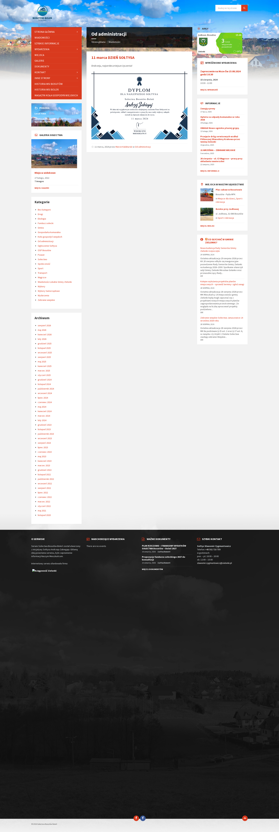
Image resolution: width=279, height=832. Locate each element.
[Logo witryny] (42, 20)
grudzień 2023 (45, 424)
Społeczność (44, 263)
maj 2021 (42, 510)
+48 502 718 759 (212, 549)
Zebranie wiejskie (46, 300)
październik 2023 (46, 433)
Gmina (41, 227)
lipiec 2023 (43, 447)
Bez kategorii (44, 209)
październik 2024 (46, 388)
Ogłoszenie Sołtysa (47, 245)
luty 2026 (42, 339)
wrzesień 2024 (45, 393)
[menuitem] (56, 32)
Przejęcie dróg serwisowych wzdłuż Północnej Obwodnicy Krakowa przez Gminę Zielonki (220, 139)
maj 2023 (42, 456)
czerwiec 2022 (45, 497)
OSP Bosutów (44, 250)
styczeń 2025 (44, 375)
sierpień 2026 (44, 325)
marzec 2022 (44, 501)
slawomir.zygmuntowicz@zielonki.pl (214, 563)
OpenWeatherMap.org (45, 121)
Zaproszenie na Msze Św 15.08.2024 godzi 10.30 (220, 73)
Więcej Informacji (209, 171)
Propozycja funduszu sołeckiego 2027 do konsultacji (163, 558)
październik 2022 (46, 479)
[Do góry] (245, 818)
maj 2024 (42, 406)
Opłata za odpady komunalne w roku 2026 (220, 118)
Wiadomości (114, 41)
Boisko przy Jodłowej (227, 209)
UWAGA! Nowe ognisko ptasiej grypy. (219, 128)
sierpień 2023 (44, 442)
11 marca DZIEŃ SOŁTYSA (112, 57)
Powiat (41, 254)
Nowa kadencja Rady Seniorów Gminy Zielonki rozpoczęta (218, 249)
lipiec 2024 (43, 397)
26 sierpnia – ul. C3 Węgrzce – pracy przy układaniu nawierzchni (221, 160)
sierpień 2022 (44, 488)
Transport (42, 272)
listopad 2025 (44, 348)
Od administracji (143, 146)
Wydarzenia (43, 295)
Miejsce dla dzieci (226, 198)
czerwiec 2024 (45, 402)
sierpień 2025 (44, 357)
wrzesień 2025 (45, 352)
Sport (40, 268)
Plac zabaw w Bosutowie (229, 189)
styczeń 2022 (44, 506)
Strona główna (98, 41)
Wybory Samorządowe (49, 290)
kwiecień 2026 (45, 334)
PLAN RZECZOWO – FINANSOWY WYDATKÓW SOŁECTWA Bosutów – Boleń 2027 (164, 547)
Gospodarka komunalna (49, 232)
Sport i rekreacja (226, 217)
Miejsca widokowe (45, 172)
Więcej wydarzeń (209, 90)
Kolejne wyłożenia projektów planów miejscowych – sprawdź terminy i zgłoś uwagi (222, 283)
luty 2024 (42, 420)
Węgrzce (42, 277)
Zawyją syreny (207, 108)
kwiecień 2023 (45, 460)
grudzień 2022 (45, 469)
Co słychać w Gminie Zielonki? (219, 241)
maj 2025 (42, 361)
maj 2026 (42, 330)
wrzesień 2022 (45, 483)
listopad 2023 (44, 429)
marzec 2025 (44, 370)
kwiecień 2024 (45, 411)
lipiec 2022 (43, 492)
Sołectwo (42, 259)
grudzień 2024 (45, 379)
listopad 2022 (44, 474)
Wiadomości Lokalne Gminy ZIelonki (55, 281)
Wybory (41, 286)
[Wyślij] (244, 8)
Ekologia (42, 218)
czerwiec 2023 (45, 451)
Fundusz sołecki (45, 223)
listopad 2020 (44, 515)
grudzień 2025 (45, 343)
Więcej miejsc (207, 226)
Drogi (40, 214)
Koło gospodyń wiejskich (50, 236)
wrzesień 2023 (45, 438)
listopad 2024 (44, 384)
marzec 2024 (44, 415)
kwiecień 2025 (45, 366)
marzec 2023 (44, 465)
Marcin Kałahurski (124, 146)
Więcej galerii (42, 188)
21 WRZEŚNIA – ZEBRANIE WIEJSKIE (217, 150)
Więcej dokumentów (152, 569)
